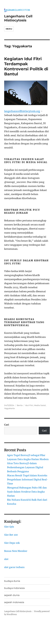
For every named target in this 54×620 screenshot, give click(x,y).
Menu (9, 29)
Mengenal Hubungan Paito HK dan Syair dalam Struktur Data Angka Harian (27, 491)
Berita (20, 405)
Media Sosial (40, 405)
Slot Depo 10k (12, 542)
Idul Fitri (29, 405)
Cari (6, 424)
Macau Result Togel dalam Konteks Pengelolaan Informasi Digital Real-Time (27, 479)
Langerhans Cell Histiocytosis (18, 18)
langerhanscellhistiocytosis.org (22, 111)
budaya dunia (12, 581)
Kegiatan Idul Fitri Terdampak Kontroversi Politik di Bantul (26, 66)
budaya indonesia (14, 588)
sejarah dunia (11, 595)
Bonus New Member (15, 551)
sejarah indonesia (14, 602)
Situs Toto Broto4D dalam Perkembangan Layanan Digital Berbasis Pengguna (25, 467)
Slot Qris (9, 526)
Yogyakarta (9, 408)
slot (6, 559)
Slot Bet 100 (11, 534)
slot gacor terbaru (14, 567)
